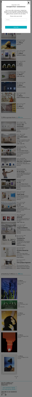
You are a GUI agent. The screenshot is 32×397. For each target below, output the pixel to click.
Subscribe (16, 27)
